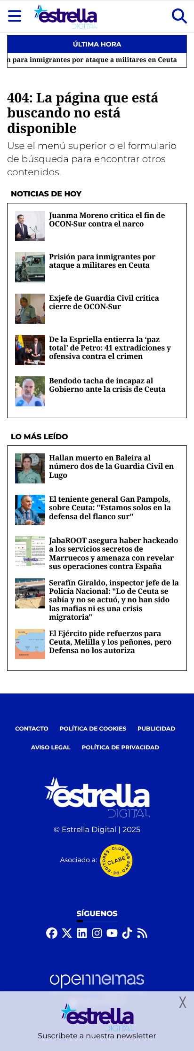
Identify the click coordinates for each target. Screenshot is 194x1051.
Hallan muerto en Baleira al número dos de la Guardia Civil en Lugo (111, 466)
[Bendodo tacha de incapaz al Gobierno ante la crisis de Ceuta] (30, 391)
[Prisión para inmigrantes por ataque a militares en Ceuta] (30, 267)
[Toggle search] (179, 16)
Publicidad (156, 728)
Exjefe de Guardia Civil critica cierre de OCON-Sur (104, 302)
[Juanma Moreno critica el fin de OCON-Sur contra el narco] (30, 225)
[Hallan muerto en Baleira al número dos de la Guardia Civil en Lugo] (30, 468)
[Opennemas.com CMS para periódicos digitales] (97, 990)
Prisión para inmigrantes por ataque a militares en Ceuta (102, 260)
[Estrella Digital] (65, 16)
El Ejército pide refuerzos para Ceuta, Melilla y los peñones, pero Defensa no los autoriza (110, 642)
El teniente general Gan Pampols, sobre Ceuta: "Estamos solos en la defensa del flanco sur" (110, 508)
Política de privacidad (121, 747)
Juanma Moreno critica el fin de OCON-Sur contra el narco (107, 219)
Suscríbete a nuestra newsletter (97, 1036)
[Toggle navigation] (14, 16)
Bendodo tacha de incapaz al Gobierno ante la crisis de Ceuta (107, 384)
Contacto (31, 728)
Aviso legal (51, 747)
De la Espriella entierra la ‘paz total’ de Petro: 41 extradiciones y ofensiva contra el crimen (110, 348)
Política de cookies (93, 728)
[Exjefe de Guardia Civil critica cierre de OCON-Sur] (30, 308)
